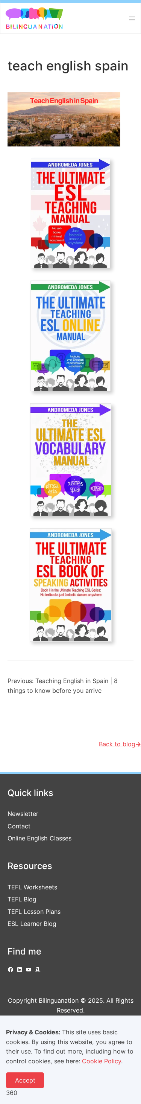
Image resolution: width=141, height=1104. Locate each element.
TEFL (16, 887)
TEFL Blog (22, 899)
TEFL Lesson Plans (34, 911)
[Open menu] (131, 18)
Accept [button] (25, 1080)
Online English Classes (39, 838)
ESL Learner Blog (32, 923)
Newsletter (23, 813)
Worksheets (40, 887)
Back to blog (120, 744)
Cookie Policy (101, 1061)
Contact (19, 826)
